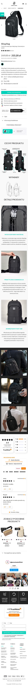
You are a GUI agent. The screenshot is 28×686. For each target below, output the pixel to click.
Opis (5, 116)
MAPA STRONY (23, 657)
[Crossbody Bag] (21, 531)
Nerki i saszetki (12, 8)
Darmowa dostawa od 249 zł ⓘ (12, 99)
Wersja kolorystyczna (6, 61)
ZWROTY (12, 651)
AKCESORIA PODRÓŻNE (3, 667)
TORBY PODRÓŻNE (3, 662)
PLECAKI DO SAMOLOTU (3, 651)
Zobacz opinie (14, 615)
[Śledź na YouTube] (18, 589)
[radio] (2, 64)
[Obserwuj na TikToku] (15, 589)
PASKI (2, 664)
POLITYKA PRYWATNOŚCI (13, 662)
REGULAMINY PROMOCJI (13, 665)
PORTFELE (3, 659)
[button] (1, 3)
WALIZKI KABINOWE (3, 657)
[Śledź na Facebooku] (10, 589)
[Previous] (1, 536)
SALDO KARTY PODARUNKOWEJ (14, 657)
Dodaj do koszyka (14, 92)
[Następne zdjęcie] (26, 25)
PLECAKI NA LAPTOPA (3, 648)
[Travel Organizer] (7, 531)
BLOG (21, 653)
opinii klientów (7, 445)
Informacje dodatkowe (11, 120)
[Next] (26, 536)
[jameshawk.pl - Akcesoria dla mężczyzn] (14, 4)
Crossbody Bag (21, 544)
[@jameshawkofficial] (7, 562)
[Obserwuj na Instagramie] (13, 589)
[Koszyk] (23, 4)
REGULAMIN (13, 659)
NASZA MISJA (23, 651)
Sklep (5, 8)
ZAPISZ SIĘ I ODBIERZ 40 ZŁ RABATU (14, 632)
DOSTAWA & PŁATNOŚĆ (13, 654)
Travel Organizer (7, 544)
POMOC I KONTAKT (12, 648)
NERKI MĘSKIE (4, 654)
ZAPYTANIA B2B (23, 655)
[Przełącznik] (2, 116)
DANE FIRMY (22, 649)
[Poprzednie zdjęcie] (1, 25)
